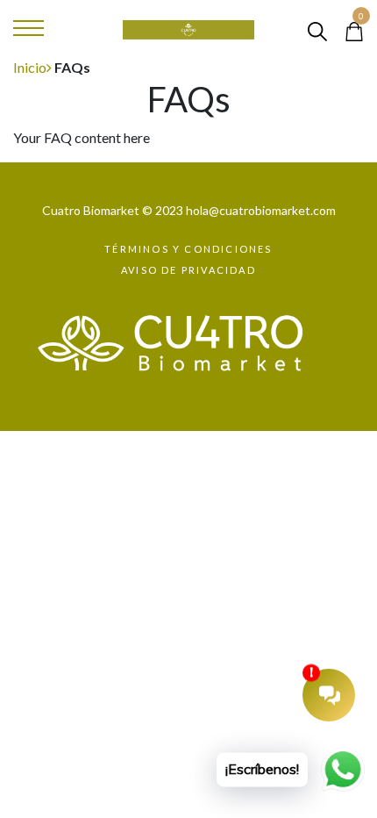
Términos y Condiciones (188, 249)
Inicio (29, 67)
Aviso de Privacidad (188, 270)
